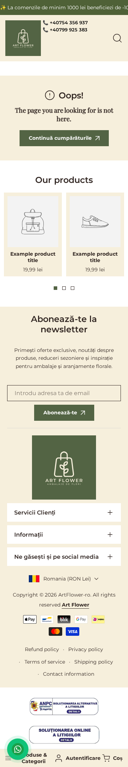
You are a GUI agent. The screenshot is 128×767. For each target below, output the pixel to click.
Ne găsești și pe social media (56, 556)
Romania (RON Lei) (67, 579)
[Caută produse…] (117, 38)
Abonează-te (60, 412)
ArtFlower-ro (74, 595)
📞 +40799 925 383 (65, 29)
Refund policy (42, 649)
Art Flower (75, 605)
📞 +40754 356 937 (65, 22)
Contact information (68, 674)
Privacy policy (85, 649)
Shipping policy (93, 662)
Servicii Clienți (34, 512)
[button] (112, 758)
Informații (28, 534)
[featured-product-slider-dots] (55, 288)
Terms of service (45, 662)
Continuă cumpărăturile (60, 138)
